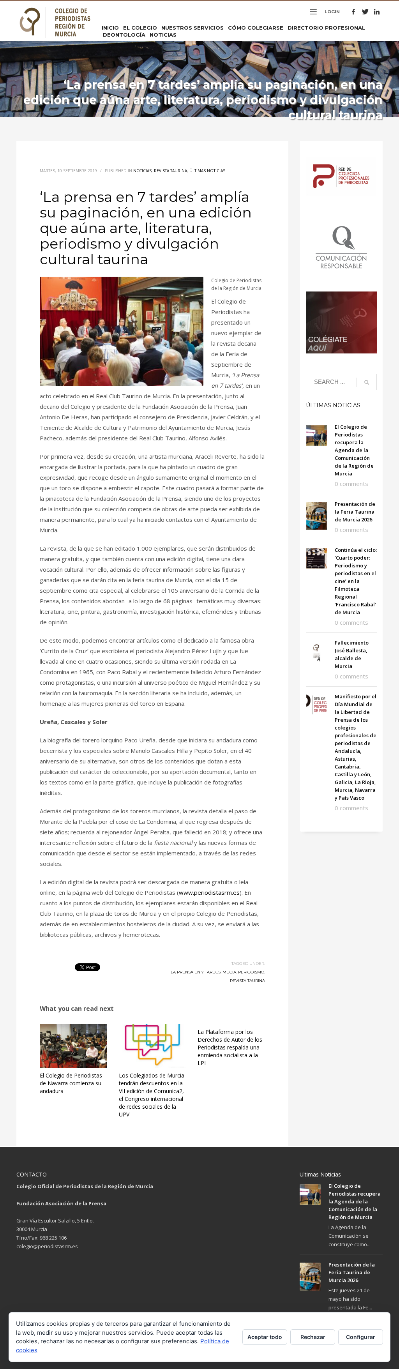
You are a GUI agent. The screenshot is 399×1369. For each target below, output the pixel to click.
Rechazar (312, 1337)
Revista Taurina (170, 170)
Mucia (229, 972)
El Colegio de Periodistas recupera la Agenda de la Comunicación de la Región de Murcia (354, 450)
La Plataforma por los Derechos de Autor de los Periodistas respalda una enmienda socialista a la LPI (230, 1047)
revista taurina (247, 980)
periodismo (251, 972)
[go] (367, 382)
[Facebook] (353, 12)
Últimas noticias (207, 170)
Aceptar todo (264, 1337)
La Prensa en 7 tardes (196, 972)
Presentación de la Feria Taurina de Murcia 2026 (355, 511)
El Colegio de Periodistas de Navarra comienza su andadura (71, 1083)
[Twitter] (365, 12)
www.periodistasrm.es (209, 892)
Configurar (360, 1337)
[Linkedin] (377, 12)
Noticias (142, 170)
